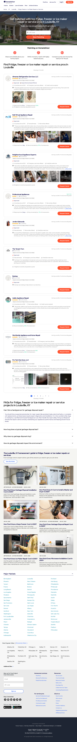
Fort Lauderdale (9, 616)
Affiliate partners (60, 712)
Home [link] (5, 9)
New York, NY (65, 650)
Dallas (53, 600)
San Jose (6, 606)
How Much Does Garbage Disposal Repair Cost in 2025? (56, 525)
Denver (6, 608)
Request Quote (64, 106)
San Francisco (8, 603)
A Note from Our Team (61, 687)
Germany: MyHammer (29, 725)
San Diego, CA (54, 656)
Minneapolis (31, 595)
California (34, 730)
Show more (69, 168)
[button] (18, 97)
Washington (7, 614)
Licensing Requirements (62, 690)
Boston (29, 587)
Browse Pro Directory (41, 678)
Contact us (59, 708)
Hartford (6, 611)
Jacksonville (7, 619)
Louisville (30, 579)
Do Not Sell (39, 730)
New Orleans (31, 581)
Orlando (6, 624)
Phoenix (6, 581)
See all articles (10, 461)
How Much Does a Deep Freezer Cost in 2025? (20, 524)
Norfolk (53, 616)
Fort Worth (54, 606)
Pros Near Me (59, 685)
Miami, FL (21, 650)
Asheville (30, 614)
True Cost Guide (60, 678)
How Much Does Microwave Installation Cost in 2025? (55, 559)
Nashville (53, 595)
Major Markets (9, 574)
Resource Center (60, 680)
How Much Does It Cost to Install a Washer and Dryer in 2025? (56, 491)
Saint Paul (30, 597)
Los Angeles (7, 592)
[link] (38, 78)
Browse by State (21, 643)
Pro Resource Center (41, 700)
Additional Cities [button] (8, 666)
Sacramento (7, 597)
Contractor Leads (40, 703)
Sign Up (69, 2)
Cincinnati (30, 627)
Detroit (29, 589)
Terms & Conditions (47, 733)
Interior (6, 5)
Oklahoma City (31, 635)
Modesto (6, 595)
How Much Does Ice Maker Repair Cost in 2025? (20, 559)
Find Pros (38, 675)
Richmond (54, 619)
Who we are (59, 698)
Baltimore (30, 584)
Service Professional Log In (43, 696)
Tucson (6, 584)
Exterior (11, 5)
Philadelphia (54, 584)
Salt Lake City (55, 614)
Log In (61, 2)
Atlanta (6, 630)
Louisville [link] (14, 9)
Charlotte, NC (22, 647)
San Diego (7, 600)
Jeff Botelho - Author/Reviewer (13, 487)
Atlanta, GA (10, 647)
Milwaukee (54, 630)
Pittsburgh (54, 587)
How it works (59, 696)
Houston (53, 608)
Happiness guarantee (61, 710)
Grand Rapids (31, 592)
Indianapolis (7, 635)
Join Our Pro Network (41, 698)
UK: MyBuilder (58, 725)
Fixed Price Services (41, 680)
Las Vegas (30, 606)
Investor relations (60, 705)
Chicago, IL (32, 647)
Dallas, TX (42, 647)
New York (30, 611)
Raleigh (29, 622)
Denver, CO (53, 647)
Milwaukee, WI (33, 650)
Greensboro (31, 619)
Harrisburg (54, 581)
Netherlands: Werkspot (48, 725)
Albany (29, 608)
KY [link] (9, 9)
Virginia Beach (55, 622)
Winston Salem (31, 624)
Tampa (6, 627)
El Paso (53, 603)
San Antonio (54, 611)
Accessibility (46, 730)
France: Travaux (19, 725)
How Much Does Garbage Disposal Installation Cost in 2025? (20, 491)
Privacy (29, 730)
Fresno (6, 587)
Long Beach (7, 589)
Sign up (13, 691)
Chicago (6, 632)
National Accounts (41, 705)
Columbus (30, 632)
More (26, 5)
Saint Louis (30, 603)
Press (57, 703)
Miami (5, 622)
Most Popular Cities (8, 643)
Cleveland (30, 630)
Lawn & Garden (19, 5)
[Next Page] (49, 396)
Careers (58, 700)
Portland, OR (22, 656)
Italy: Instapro (39, 725)
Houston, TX (64, 647)
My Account (59, 675)
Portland (53, 579)
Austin (53, 597)
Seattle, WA (10, 661)
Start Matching (38, 37)
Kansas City (30, 600)
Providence (54, 589)
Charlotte (30, 616)
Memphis (53, 592)
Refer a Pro (59, 683)
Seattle (53, 624)
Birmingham (7, 579)
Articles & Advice (33, 5)
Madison (53, 627)
